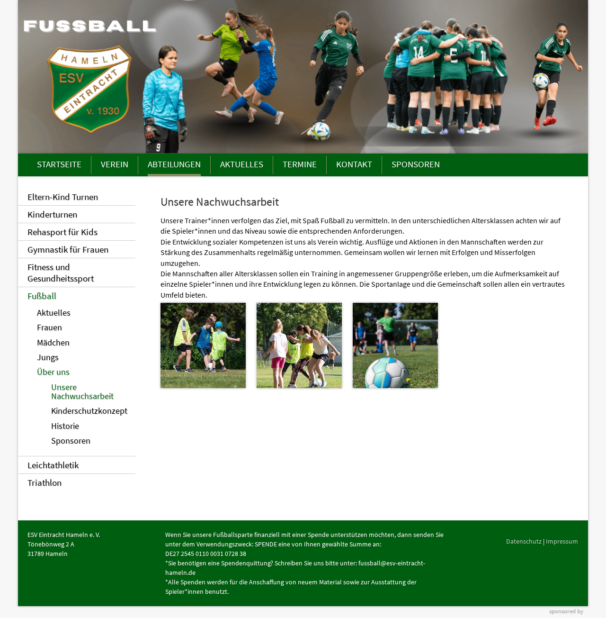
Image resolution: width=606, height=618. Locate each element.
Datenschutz (524, 541)
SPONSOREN (416, 164)
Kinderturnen (52, 214)
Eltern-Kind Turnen (62, 196)
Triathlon (44, 482)
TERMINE (300, 164)
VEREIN (114, 164)
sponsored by (566, 611)
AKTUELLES (241, 164)
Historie (65, 426)
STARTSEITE (59, 164)
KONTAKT (354, 164)
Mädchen (53, 342)
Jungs (48, 357)
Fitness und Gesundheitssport (60, 272)
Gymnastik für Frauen (67, 249)
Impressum (562, 541)
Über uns (53, 372)
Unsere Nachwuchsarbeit (82, 391)
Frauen (49, 327)
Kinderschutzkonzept (89, 411)
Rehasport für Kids (62, 231)
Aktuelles (54, 313)
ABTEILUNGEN (174, 164)
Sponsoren (70, 441)
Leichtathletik (53, 465)
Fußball (41, 295)
